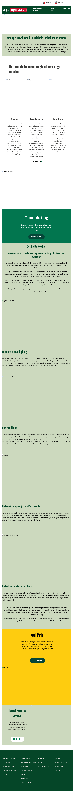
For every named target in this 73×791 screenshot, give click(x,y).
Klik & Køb (58, 770)
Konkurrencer (59, 766)
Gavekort (23, 774)
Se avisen (41, 762)
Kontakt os (6, 762)
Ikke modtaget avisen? (44, 766)
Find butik (48, 3)
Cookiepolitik (24, 766)
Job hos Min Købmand (9, 770)
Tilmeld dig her (36, 237)
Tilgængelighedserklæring (28, 762)
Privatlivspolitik (25, 778)
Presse (5, 774)
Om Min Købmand (8, 766)
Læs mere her (36, 161)
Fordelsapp (66, 9)
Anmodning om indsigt (27, 782)
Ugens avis (60, 3)
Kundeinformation (26, 770)
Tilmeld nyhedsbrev (61, 762)
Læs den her (17, 739)
